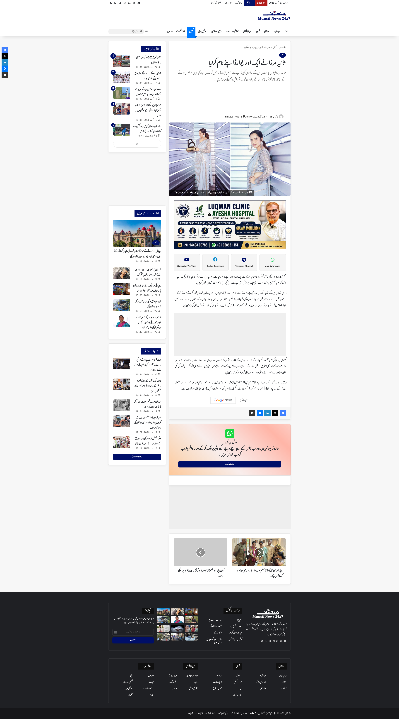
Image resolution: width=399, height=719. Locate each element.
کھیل (191, 31)
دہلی (241, 688)
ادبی (131, 675)
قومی (258, 31)
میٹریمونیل (249, 3)
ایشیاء (196, 682)
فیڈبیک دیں (199, 713)
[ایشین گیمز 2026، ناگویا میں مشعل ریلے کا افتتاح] (121, 61)
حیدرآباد (277, 31)
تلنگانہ (284, 682)
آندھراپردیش (261, 682)
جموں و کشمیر (237, 682)
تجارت (151, 682)
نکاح (152, 695)
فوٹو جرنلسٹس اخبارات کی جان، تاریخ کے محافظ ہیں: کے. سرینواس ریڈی (148, 441)
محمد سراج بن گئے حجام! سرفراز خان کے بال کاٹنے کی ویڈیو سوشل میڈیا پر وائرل (148, 110)
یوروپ (174, 688)
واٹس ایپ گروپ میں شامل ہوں (214, 641)
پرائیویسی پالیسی (223, 713)
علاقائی (266, 31)
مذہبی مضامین (216, 31)
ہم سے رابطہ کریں (235, 633)
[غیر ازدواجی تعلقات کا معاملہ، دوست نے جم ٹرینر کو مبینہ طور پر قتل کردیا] (121, 273)
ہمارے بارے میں (215, 620)
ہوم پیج (239, 620)
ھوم (286, 31)
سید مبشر (271, 117)
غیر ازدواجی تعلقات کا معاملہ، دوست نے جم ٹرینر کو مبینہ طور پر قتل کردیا (148, 272)
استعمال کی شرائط (216, 3)
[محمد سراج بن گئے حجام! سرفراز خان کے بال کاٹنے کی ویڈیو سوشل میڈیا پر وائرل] (121, 109)
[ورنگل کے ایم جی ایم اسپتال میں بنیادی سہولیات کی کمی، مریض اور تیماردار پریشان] (191, 628)
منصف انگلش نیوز (235, 626)
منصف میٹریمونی (216, 626)
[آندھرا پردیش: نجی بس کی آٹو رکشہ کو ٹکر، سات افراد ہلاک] (121, 305)
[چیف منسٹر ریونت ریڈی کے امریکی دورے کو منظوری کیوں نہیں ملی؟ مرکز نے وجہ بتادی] (121, 363)
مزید (168, 31)
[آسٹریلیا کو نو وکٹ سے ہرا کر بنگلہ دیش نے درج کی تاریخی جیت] (121, 77)
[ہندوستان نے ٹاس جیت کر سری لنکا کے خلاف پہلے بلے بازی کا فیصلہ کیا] (121, 93)
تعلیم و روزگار (128, 682)
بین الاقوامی (247, 31)
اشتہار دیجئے (228, 3)
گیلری (130, 695)
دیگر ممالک (173, 682)
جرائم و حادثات (232, 31)
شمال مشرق (217, 688)
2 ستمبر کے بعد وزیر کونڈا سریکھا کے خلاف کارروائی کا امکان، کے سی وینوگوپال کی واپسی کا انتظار (148, 322)
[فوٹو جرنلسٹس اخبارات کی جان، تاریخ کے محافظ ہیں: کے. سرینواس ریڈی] (121, 442)
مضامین (151, 675)
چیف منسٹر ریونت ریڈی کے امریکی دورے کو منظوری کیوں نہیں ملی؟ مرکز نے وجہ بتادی (147, 365)
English (261, 3)
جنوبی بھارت (217, 682)
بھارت (219, 675)
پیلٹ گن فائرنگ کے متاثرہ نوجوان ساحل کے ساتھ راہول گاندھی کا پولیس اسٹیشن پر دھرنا (147, 386)
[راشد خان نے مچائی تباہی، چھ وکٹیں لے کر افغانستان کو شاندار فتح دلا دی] (121, 130)
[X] (281, 641)
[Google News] (223, 400)
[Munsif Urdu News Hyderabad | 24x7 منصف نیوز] (274, 15)
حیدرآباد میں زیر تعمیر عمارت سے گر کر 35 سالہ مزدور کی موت (147, 404)
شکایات (190, 713)
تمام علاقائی (283, 675)
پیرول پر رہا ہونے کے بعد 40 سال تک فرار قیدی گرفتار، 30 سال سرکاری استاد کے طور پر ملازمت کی (137, 254)
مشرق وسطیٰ (193, 688)
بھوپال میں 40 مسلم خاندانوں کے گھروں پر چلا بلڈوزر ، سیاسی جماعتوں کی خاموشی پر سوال (147, 423)
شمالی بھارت (237, 695)
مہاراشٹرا (263, 688)
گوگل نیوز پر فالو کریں (235, 639)
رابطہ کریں (238, 3)
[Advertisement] (230, 99)
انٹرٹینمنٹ (180, 31)
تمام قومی (239, 675)
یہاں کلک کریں (229, 464)
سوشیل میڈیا (202, 31)
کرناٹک (284, 688)
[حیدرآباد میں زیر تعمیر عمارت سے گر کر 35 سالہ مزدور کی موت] (121, 405)
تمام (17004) (137, 457)
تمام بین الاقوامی (192, 675)
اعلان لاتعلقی (235, 713)
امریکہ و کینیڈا (173, 675)
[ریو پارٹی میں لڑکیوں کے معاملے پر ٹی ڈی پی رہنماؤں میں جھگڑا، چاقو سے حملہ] (121, 289)
